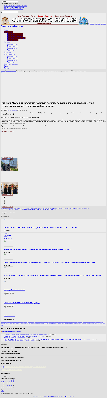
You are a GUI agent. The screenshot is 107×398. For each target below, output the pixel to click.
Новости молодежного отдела (15, 34)
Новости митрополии (12, 40)
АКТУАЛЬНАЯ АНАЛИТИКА (11, 331)
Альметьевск (20, 322)
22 (11, 385)
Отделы (6, 66)
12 (5, 383)
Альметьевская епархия (13, 322)
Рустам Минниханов (53, 323)
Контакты (6, 68)
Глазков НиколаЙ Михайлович (89, 322)
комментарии (8, 238)
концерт (80, 322)
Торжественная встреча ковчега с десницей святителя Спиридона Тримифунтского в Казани (37, 249)
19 (5, 385)
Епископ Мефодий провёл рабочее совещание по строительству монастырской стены (29, 209)
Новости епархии (11, 71)
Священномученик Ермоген (28, 323)
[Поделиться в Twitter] (4, 205)
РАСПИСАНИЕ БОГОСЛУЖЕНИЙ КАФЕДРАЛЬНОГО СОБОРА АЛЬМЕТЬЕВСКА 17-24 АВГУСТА (41, 227)
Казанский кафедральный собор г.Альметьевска (37, 322)
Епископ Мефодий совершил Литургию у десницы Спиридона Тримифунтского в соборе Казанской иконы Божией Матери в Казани (52, 275)
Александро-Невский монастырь (87, 323)
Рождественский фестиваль (39, 323)
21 (9, 385)
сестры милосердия (75, 322)
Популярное (7, 235)
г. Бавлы (47, 323)
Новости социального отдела (15, 36)
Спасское (59, 323)
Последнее (7, 233)
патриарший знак (98, 323)
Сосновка (79, 323)
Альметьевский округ (12, 44)
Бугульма (25, 322)
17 (1, 385)
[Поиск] (1, 12)
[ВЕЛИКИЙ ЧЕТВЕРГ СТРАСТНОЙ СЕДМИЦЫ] (8, 299)
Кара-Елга (75, 323)
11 (3, 383)
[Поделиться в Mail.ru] (4, 202)
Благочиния (7, 42)
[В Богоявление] (8, 312)
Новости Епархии (8, 32)
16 (13, 383)
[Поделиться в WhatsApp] (4, 200)
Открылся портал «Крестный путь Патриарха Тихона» (19, 340)
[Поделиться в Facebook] (4, 203)
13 (7, 383)
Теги (5, 236)
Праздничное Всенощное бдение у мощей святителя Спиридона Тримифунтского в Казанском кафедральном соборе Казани (49, 262)
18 (3, 385)
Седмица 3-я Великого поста (14, 290)
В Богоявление (9, 316)
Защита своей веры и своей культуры (14, 337)
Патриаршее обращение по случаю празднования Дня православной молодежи (26, 334)
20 (7, 385)
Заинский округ (11, 50)
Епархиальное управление (11, 64)
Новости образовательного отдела (16, 38)
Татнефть (7, 323)
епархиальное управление (65, 322)
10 (1, 383)
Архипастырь (7, 52)
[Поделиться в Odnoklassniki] (4, 197)
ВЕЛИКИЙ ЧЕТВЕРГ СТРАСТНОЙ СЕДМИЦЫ (22, 303)
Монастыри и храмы (9, 54)
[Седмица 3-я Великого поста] (8, 286)
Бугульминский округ (12, 46)
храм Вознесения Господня (67, 323)
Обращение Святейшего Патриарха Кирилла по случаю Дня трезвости (24, 336)
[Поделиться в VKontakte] (4, 196)
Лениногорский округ (12, 48)
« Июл (2, 391)
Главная (6, 30)
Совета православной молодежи (16, 323)
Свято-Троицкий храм (55, 322)
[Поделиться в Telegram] (4, 199)
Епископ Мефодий (4, 322)
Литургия (49, 322)
